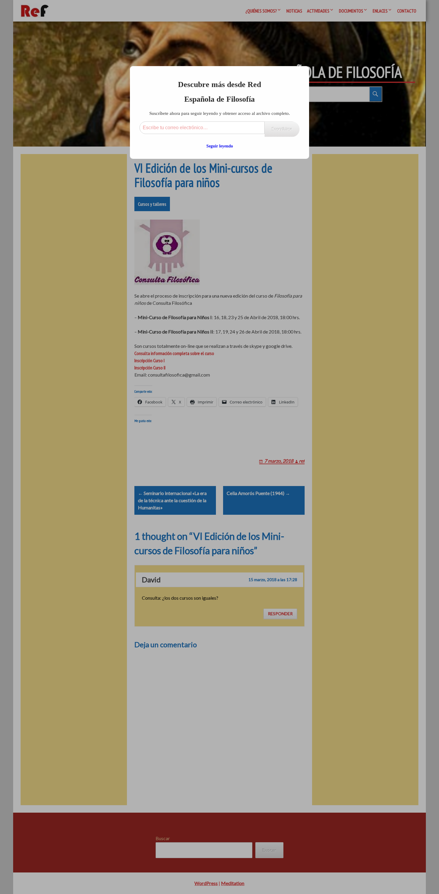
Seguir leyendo (219, 146)
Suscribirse (282, 129)
